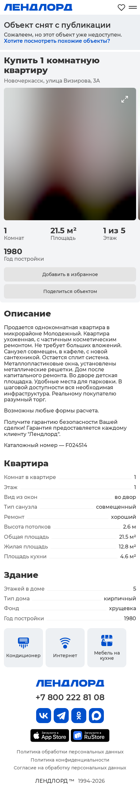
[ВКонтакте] (43, 715)
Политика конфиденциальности (70, 760)
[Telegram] (61, 715)
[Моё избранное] (121, 7)
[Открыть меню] (132, 7)
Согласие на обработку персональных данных (70, 767)
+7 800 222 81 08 (70, 697)
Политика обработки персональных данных (70, 751)
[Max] (96, 715)
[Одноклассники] (78, 715)
